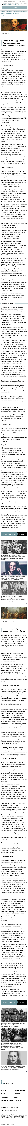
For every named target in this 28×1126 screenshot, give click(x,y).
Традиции (4, 1097)
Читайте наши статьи (13, 534)
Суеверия (17, 1094)
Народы (3, 1094)
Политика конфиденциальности (9, 1110)
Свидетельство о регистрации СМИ (9, 1107)
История (4, 1090)
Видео (16, 1097)
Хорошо (14, 7)
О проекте (17, 1100)
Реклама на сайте (7, 1100)
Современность (19, 1090)
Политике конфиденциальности (11, 4)
